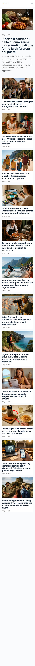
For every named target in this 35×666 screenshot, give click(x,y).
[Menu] (32, 3)
